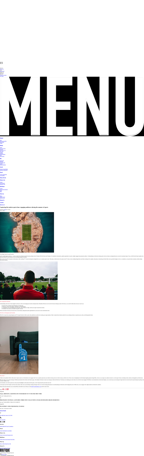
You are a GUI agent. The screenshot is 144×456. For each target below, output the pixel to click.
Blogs (1, 195)
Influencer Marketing (3, 170)
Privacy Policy (4, 454)
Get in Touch (3, 410)
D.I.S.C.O (2, 69)
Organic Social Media (4, 169)
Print (1, 155)
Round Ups (7, 443)
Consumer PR (2, 162)
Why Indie (1, 151)
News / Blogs (2, 443)
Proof (1, 172)
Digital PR (2, 160)
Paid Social (2, 142)
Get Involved (2, 183)
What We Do (3, 177)
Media (1, 145)
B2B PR (1, 161)
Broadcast (1, 149)
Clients (1, 188)
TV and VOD (2, 148)
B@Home (2, 186)
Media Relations (3, 164)
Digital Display (2, 154)
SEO (1, 140)
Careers (5, 75)
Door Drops (2, 156)
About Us (2, 75)
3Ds (10, 443)
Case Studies (2, 175)
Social (1, 167)
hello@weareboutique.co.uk (36, 386)
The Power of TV (3, 150)
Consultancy (11, 426)
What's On (2, 180)
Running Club (2, 184)
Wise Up (2, 193)
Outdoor (1, 153)
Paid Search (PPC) (3, 141)
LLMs (1, 143)
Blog (1, 191)
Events (1, 163)
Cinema (1, 152)
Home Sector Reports (4, 189)
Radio (1, 147)
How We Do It (7, 448)
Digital (1, 138)
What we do (2, 71)
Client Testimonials (3, 174)
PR (0, 158)
